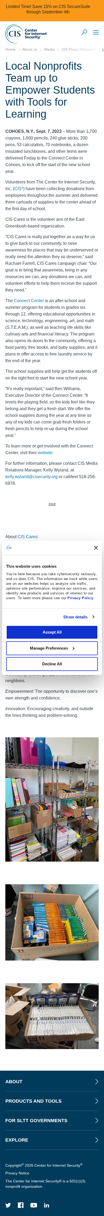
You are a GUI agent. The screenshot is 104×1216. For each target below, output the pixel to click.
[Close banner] (96, 548)
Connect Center (29, 300)
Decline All (52, 664)
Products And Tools (33, 1101)
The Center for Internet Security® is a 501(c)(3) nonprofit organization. (45, 1184)
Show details (75, 617)
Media (49, 49)
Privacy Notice (17, 1173)
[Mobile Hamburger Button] (96, 32)
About (13, 1081)
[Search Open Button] (84, 32)
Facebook (21, 1205)
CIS (18, 188)
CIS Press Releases (78, 49)
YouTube (33, 1205)
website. (46, 452)
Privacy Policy (80, 598)
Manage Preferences (49, 648)
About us (29, 49)
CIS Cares (27, 536)
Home (10, 49)
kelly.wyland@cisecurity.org (31, 476)
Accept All (52, 632)
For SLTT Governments (36, 1120)
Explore (16, 1140)
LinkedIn (46, 1205)
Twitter (8, 1205)
